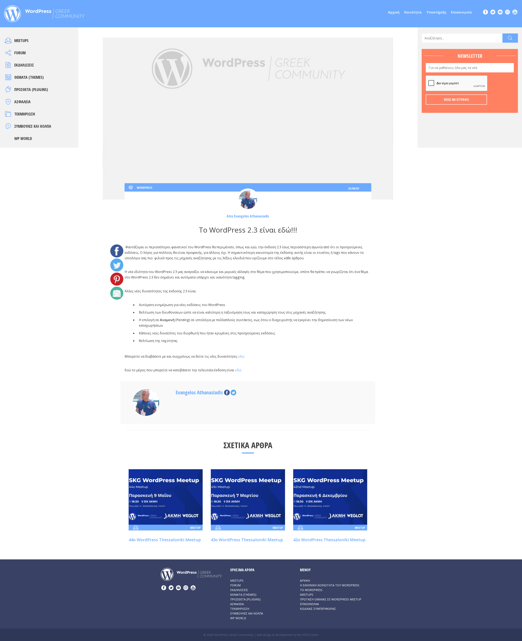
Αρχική (393, 12)
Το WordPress (311, 590)
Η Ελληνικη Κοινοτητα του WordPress (329, 585)
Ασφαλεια (22, 101)
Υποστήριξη (436, 12)
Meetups (21, 40)
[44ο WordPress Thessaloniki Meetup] (166, 496)
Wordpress (144, 187)
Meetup (195, 528)
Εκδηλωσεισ (24, 65)
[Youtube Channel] (515, 12)
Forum (20, 52)
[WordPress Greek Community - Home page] (44, 12)
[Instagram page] (507, 12)
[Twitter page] (493, 12)
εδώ (241, 356)
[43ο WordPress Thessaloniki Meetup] (248, 496)
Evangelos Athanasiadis (251, 216)
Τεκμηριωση (24, 114)
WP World (23, 138)
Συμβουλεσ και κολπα (32, 126)
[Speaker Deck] (500, 12)
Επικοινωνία (461, 12)
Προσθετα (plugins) (31, 89)
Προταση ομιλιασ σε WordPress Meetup (330, 599)
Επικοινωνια (309, 604)
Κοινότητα (413, 12)
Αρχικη (305, 580)
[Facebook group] (485, 12)
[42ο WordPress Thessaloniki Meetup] (330, 496)
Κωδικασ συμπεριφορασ (318, 609)
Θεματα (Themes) (29, 77)
